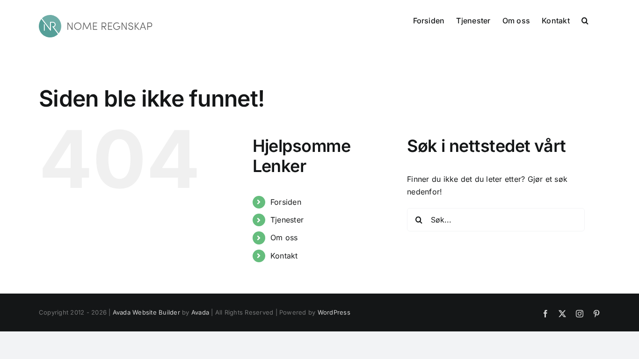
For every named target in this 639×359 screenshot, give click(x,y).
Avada (200, 312)
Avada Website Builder (146, 312)
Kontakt (284, 255)
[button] (584, 19)
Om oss (284, 237)
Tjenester (287, 219)
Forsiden (285, 202)
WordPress (334, 312)
